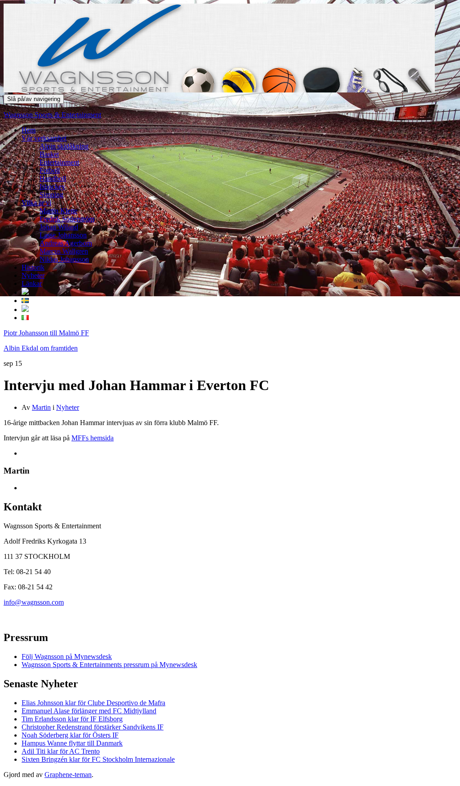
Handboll (53, 178)
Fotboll (50, 170)
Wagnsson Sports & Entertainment (52, 115)
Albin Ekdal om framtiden (41, 348)
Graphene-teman (68, 774)
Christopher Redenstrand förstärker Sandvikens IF (93, 727)
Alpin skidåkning (64, 146)
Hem (28, 130)
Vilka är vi (36, 202)
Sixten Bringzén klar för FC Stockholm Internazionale (98, 759)
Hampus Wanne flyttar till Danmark (72, 743)
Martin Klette (58, 211)
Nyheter (33, 275)
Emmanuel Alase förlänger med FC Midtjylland (89, 711)
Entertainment (59, 162)
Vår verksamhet (44, 138)
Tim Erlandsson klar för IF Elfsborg (72, 719)
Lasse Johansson (63, 235)
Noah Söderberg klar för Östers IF (70, 735)
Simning (51, 194)
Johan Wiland (59, 227)
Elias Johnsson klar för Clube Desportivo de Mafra (93, 703)
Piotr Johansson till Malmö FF (46, 333)
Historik (33, 267)
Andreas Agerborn (66, 243)
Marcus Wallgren (64, 251)
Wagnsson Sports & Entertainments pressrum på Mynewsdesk (109, 664)
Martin (41, 407)
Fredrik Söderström (67, 219)
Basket (49, 154)
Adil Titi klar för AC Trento (61, 751)
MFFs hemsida (92, 438)
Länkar (32, 283)
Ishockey (52, 186)
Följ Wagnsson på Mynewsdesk (67, 656)
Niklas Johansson (64, 259)
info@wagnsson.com (34, 602)
